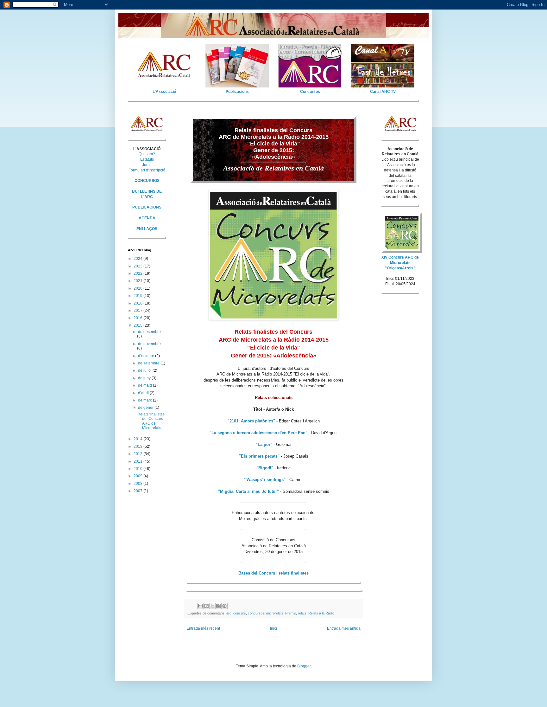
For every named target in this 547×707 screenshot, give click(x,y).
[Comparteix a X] (212, 606)
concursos (256, 613)
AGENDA (147, 218)
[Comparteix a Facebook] (218, 606)
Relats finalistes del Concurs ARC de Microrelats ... (151, 421)
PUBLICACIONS (146, 207)
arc (228, 613)
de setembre (149, 363)
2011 (138, 461)
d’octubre (146, 356)
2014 (138, 439)
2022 (138, 273)
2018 (138, 303)
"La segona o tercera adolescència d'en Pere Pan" (258, 432)
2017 (138, 310)
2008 (138, 483)
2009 (138, 476)
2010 (138, 468)
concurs (239, 613)
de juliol (145, 370)
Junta (147, 165)
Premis (290, 613)
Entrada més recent (203, 628)
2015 (138, 325)
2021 (138, 281)
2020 (138, 288)
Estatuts (147, 159)
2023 (138, 266)
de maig (145, 385)
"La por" (264, 444)
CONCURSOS (147, 180)
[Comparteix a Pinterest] (224, 606)
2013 (138, 446)
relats (302, 613)
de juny (145, 378)
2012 (138, 454)
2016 (138, 318)
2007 (138, 491)
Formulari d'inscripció (147, 170)
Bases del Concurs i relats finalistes (273, 573)
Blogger (304, 666)
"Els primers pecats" (259, 456)
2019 (138, 295)
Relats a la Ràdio (321, 613)
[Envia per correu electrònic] (200, 606)
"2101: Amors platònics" (251, 421)
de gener (146, 407)
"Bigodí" (264, 468)
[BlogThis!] (206, 606)
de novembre (149, 344)
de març (145, 400)
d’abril (144, 393)
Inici (273, 628)
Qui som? (147, 154)
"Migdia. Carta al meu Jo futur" (248, 491)
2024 (138, 258)
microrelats (274, 613)
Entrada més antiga (344, 628)
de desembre (149, 332)
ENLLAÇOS (146, 229)
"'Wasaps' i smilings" (265, 479)
